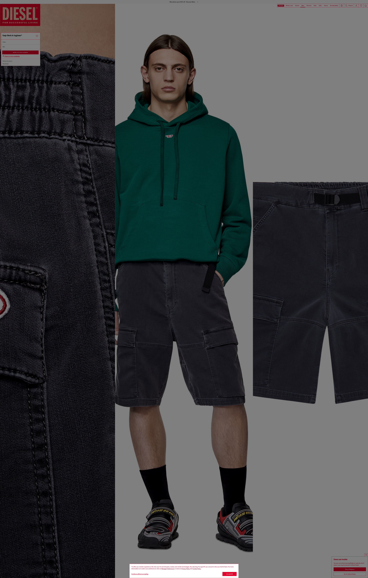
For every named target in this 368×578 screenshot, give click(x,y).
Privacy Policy (185, 568)
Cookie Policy (197, 568)
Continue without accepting (139, 574)
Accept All (229, 574)
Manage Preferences (167, 568)
